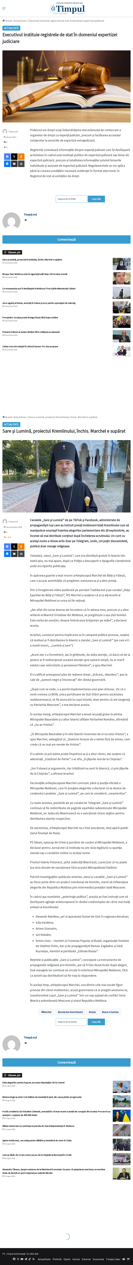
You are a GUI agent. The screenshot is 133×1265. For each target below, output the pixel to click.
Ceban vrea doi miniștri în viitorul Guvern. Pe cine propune (30, 346)
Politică (57, 1259)
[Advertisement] (66, 384)
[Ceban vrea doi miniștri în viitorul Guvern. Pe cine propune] (122, 351)
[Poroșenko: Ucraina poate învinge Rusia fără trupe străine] (122, 322)
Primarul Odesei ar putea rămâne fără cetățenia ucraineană (31, 331)
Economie (98, 1259)
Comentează (66, 239)
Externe (86, 1259)
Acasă (8, 20)
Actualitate (20, 20)
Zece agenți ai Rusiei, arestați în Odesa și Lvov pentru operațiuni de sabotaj (38, 303)
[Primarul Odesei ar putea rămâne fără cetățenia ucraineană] (122, 336)
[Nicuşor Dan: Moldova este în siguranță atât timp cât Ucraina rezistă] (122, 278)
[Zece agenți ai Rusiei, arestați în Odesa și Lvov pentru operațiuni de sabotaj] (122, 307)
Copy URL (96, 198)
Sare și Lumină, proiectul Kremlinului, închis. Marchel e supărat (32, 259)
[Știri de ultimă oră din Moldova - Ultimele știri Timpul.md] (66, 8)
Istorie (76, 1259)
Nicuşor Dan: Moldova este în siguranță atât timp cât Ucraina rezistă (34, 274)
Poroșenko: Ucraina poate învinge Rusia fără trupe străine (30, 317)
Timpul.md (13, 131)
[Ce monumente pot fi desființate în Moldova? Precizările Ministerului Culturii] (122, 293)
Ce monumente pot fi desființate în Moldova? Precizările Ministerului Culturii (38, 288)
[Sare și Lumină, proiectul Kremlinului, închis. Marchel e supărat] (122, 264)
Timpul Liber (113, 1259)
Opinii (67, 1259)
